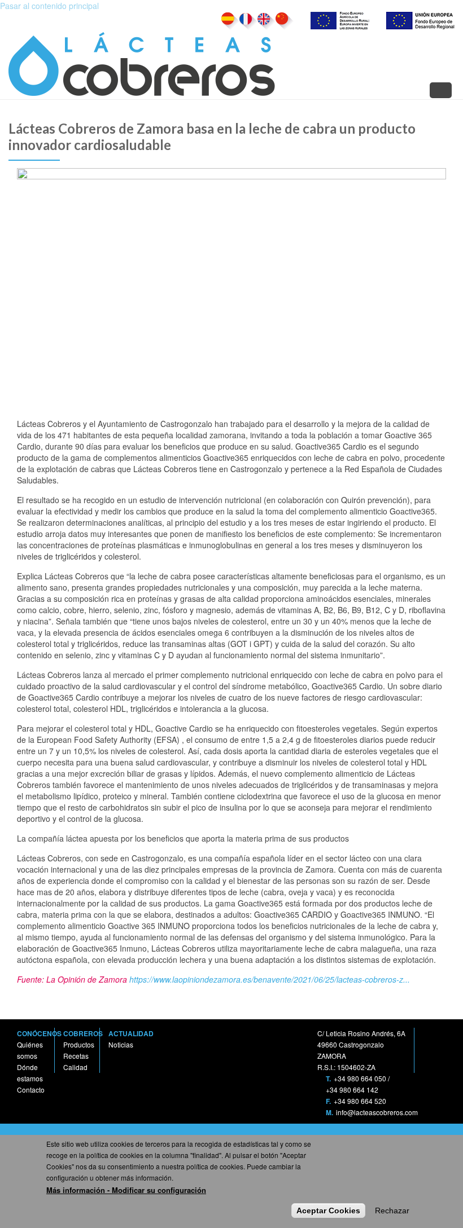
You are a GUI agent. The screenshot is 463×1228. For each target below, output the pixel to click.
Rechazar (392, 1210)
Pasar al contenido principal (49, 5)
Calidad (75, 1067)
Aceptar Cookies (328, 1210)
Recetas (76, 1055)
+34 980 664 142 (352, 1089)
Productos (78, 1044)
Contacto (31, 1089)
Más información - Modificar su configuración (126, 1190)
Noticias (120, 1044)
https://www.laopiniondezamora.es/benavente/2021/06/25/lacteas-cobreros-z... (269, 979)
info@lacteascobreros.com (377, 1112)
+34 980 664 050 (360, 1078)
